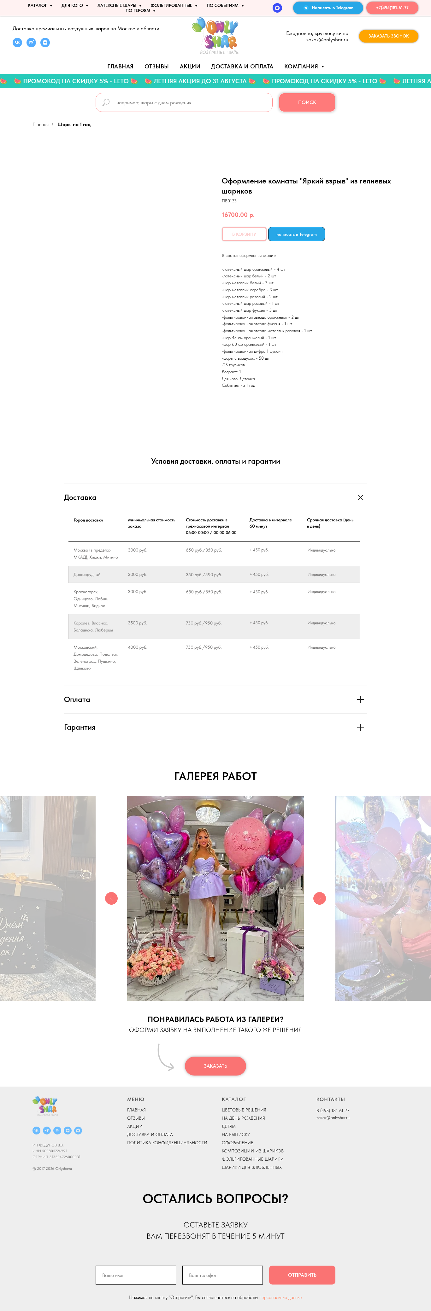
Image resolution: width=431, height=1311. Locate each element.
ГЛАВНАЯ (136, 1109)
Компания (302, 66)
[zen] (45, 45)
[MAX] (277, 8)
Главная (120, 66)
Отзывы (157, 66)
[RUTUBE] (57, 1130)
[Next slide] (319, 898)
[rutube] (31, 45)
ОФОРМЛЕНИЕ (237, 1142)
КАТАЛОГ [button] (38, 5)
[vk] (17, 45)
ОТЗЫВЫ (136, 1118)
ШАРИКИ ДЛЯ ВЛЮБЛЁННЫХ (252, 1167)
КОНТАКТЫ (330, 1099)
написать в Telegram (296, 234)
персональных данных (280, 1297)
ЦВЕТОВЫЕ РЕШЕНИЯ (244, 1109)
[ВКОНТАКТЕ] (36, 1130)
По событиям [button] (223, 5)
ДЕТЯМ (229, 1126)
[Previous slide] (111, 898)
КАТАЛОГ (234, 1099)
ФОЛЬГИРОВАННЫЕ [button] (172, 5)
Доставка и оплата (242, 66)
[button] (388, 36)
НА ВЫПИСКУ (236, 1134)
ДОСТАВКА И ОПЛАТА (150, 1134)
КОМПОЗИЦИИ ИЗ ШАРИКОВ (253, 1150)
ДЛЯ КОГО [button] (73, 5)
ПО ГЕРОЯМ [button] (138, 10)
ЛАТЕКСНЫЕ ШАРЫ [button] (117, 5)
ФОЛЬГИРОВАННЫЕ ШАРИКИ (253, 1159)
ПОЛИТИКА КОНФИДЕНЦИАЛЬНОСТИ (167, 1142)
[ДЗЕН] (68, 1130)
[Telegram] (47, 1130)
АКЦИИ (190, 66)
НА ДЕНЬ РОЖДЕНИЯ (243, 1118)
